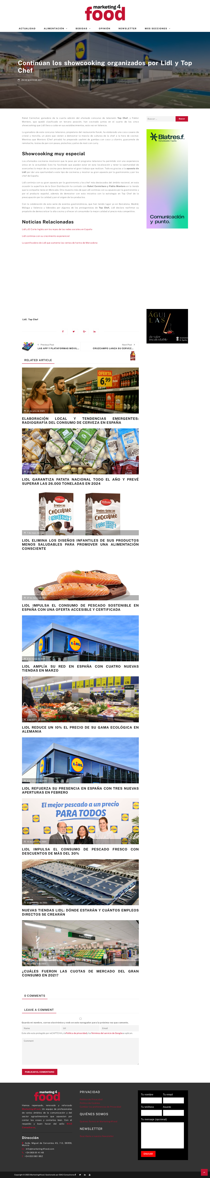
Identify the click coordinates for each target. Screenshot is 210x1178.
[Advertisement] (80, 283)
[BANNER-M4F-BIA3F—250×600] (167, 178)
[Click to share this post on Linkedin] (96, 331)
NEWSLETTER (128, 28)
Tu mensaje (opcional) (154, 1119)
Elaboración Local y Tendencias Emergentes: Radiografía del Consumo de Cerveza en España (80, 421)
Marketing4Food (93, 80)
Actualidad (27, 28)
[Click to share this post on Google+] (85, 331)
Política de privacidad (76, 1033)
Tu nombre (147, 1094)
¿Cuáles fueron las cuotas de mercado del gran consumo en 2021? (80, 973)
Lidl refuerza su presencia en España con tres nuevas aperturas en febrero (80, 790)
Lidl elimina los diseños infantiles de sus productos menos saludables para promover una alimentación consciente (80, 544)
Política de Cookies (90, 1103)
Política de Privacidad (91, 1099)
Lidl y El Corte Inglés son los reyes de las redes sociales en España (57, 229)
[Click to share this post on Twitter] (75, 331)
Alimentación (54, 28)
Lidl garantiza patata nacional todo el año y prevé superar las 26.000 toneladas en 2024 (80, 481)
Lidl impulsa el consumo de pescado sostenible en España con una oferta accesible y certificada (80, 607)
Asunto (167, 1107)
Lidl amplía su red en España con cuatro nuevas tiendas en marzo (80, 668)
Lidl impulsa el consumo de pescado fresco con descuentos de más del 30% (80, 851)
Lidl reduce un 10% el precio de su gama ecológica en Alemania (80, 729)
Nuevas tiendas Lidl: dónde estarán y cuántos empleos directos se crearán (80, 912)
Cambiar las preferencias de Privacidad (100, 1107)
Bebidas (81, 28)
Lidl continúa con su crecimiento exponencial (46, 236)
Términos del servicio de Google (106, 1033)
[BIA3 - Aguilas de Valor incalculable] (167, 326)
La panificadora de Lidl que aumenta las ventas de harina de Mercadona (60, 243)
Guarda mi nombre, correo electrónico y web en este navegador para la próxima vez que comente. (75, 1022)
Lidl (24, 319)
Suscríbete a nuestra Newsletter (97, 1136)
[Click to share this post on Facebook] (64, 331)
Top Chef (33, 319)
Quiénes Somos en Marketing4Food (98, 1121)
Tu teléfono (147, 1107)
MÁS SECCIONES (156, 28)
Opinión (104, 28)
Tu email (168, 1094)
